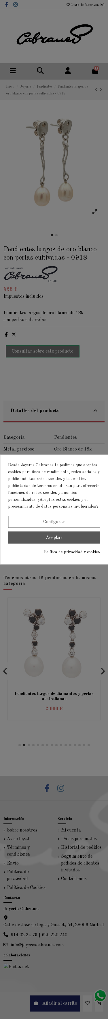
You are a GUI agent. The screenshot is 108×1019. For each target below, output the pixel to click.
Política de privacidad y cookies (72, 552)
